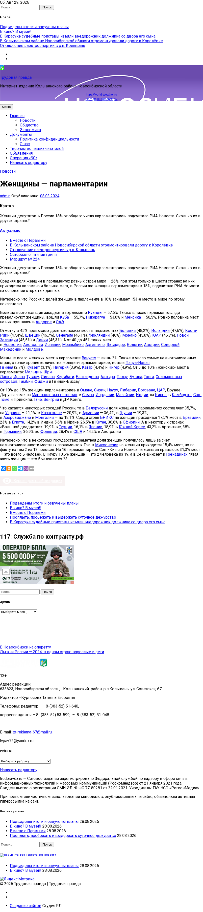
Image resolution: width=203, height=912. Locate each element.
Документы (21, 134)
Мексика (133, 317)
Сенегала (64, 335)
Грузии (126, 412)
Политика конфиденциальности (49, 139)
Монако (129, 335)
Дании (42, 340)
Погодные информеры (102, 99)
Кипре (161, 394)
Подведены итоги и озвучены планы (34, 26)
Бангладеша (87, 376)
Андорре (44, 322)
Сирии (99, 390)
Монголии (44, 417)
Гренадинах (176, 454)
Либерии (128, 390)
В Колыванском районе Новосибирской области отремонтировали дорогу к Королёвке (81, 41)
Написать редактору (28, 162)
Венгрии (51, 399)
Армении (90, 412)
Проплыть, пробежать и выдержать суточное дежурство (63, 517)
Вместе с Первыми (28, 240)
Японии (95, 427)
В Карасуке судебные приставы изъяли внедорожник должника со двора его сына (77, 36)
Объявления (21, 153)
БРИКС (107, 417)
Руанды (95, 312)
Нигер (114, 367)
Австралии (33, 344)
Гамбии (26, 381)
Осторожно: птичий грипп (33, 254)
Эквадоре (115, 344)
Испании (52, 344)
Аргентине (95, 344)
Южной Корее (132, 427)
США (78, 431)
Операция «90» (23, 158)
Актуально (10, 230)
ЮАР (156, 335)
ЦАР (161, 390)
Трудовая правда (16, 77)
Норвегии (12, 344)
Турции (65, 427)
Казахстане (51, 412)
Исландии (160, 330)
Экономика (30, 129)
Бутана (135, 376)
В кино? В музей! (15, 31)
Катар (87, 367)
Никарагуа (95, 317)
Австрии (151, 344)
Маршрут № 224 (25, 259)
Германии (12, 431)
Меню (6, 107)
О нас (25, 144)
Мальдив (33, 372)
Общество (29, 125)
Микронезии (106, 445)
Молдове (34, 349)
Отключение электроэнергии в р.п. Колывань (42, 45)
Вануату (89, 358)
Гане (38, 399)
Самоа (88, 394)
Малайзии (125, 394)
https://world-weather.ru (101, 94)
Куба (64, 317)
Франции (48, 431)
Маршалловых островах (54, 394)
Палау (122, 376)
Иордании (105, 394)
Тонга (149, 376)
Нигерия (61, 367)
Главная (17, 115)
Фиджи (41, 381)
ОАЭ (60, 322)
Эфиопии (131, 422)
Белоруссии (97, 408)
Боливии (127, 330)
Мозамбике (73, 344)
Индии (142, 394)
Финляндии (99, 335)
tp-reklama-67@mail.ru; (32, 732)
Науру (112, 390)
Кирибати (65, 376)
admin (5, 196)
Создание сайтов (25, 905)
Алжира (108, 376)
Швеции (32, 335)
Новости (27, 120)
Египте (18, 422)
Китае (100, 422)
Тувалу (32, 376)
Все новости (47, 854)
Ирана (19, 376)
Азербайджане (17, 417)
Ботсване (146, 390)
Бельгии (134, 344)
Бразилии (192, 417)
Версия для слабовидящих (36, 480)
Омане (86, 390)
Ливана (48, 376)
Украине (13, 412)
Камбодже (182, 394)
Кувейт (33, 367)
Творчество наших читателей (37, 148)
